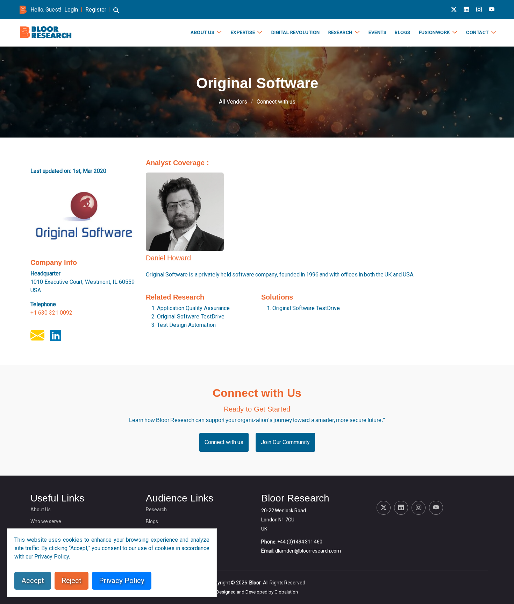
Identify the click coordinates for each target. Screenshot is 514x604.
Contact (477, 32)
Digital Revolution (295, 32)
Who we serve (45, 521)
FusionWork (434, 32)
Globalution (286, 592)
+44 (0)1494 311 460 (299, 542)
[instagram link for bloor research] (479, 9)
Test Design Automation (186, 325)
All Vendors (233, 101)
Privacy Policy (121, 580)
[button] (116, 13)
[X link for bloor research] (453, 9)
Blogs (403, 32)
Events (377, 32)
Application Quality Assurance (193, 308)
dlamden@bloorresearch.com (308, 551)
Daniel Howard (168, 258)
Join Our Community (285, 442)
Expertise (243, 32)
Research (340, 32)
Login (71, 9)
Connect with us (276, 101)
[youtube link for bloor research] (491, 9)
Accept (32, 580)
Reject (71, 580)
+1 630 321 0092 (51, 312)
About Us (202, 32)
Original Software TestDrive (190, 316)
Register (95, 9)
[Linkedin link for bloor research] (466, 9)
